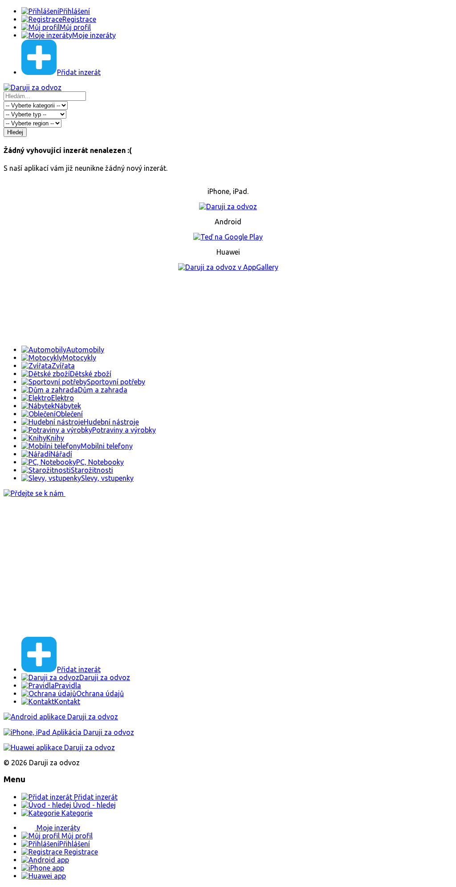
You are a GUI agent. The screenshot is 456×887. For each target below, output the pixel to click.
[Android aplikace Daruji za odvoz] (61, 717)
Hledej (15, 132)
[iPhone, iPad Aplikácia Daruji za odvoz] (69, 732)
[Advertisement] (228, 308)
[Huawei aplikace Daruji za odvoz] (59, 747)
